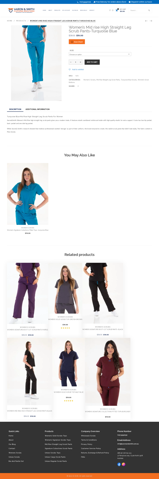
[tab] (15, 109)
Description (15, 109)
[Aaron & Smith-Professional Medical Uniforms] (21, 10)
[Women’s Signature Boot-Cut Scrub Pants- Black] (102, 293)
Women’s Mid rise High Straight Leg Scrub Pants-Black (29, 411)
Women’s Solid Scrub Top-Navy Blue (68, 392)
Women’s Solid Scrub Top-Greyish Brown (65, 319)
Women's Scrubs (89, 80)
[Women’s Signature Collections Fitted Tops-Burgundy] (107, 372)
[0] (117, 11)
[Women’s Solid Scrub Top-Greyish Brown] (65, 288)
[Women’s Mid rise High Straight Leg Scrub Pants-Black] (29, 371)
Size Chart (78, 42)
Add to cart (92, 62)
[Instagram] (112, 10)
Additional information (38, 109)
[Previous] (146, 21)
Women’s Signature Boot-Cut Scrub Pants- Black (102, 329)
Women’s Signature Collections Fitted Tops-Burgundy (107, 411)
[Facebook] (109, 10)
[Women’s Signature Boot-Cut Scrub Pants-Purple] (27, 293)
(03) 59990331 (85, 2)
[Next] (151, 21)
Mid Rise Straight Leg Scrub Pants (108, 80)
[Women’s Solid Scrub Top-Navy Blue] (68, 362)
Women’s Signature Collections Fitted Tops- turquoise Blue (27, 230)
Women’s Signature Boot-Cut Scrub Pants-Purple (27, 330)
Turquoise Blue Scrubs (129, 80)
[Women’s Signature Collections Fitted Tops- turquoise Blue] (27, 194)
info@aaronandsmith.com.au (128, 444)
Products (49, 431)
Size (72, 50)
